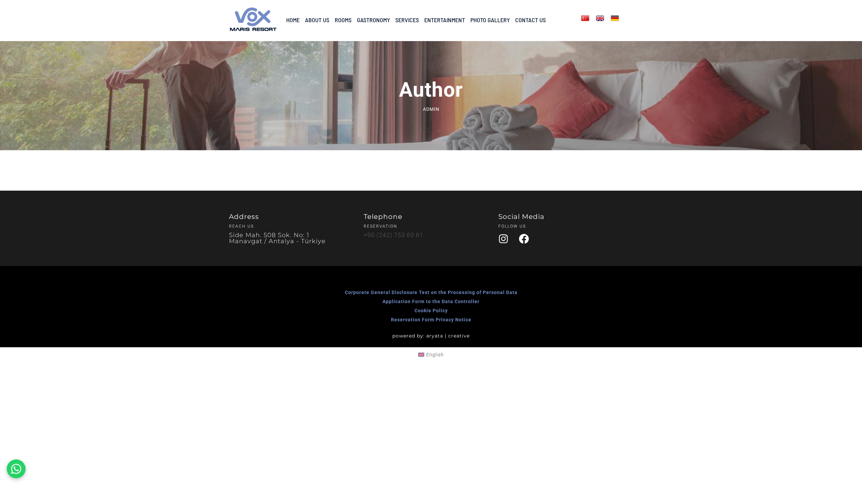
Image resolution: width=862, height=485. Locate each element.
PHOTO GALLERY (490, 20)
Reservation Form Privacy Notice (431, 319)
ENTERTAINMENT (444, 20)
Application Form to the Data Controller (431, 301)
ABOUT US (317, 20)
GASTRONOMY (373, 20)
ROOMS (343, 20)
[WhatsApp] (16, 468)
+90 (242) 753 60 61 (393, 234)
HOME (293, 20)
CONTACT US (530, 20)
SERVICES (407, 20)
